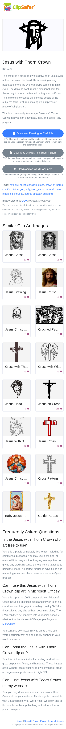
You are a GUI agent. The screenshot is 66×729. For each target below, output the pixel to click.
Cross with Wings (50, 366)
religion (6, 193)
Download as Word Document (34, 169)
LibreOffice (8, 623)
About (20, 721)
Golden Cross (48, 515)
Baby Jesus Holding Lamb (23, 515)
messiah (49, 189)
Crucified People (49, 329)
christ (23, 185)
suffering (48, 193)
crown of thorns (54, 185)
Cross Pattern (48, 478)
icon (33, 189)
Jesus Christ (14, 255)
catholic (14, 185)
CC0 (24, 200)
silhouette (17, 193)
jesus (40, 189)
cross (41, 185)
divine (15, 189)
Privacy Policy (39, 721)
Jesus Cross (47, 441)
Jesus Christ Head (18, 329)
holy (27, 189)
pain (58, 189)
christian (32, 185)
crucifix (6, 189)
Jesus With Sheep (18, 441)
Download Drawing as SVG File (34, 133)
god (22, 189)
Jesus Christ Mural (18, 478)
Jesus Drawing (15, 292)
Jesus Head (13, 404)
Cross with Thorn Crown (22, 366)
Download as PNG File (34, 152)
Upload (27, 721)
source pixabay (33, 193)
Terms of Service (56, 721)
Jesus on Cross (49, 404)
